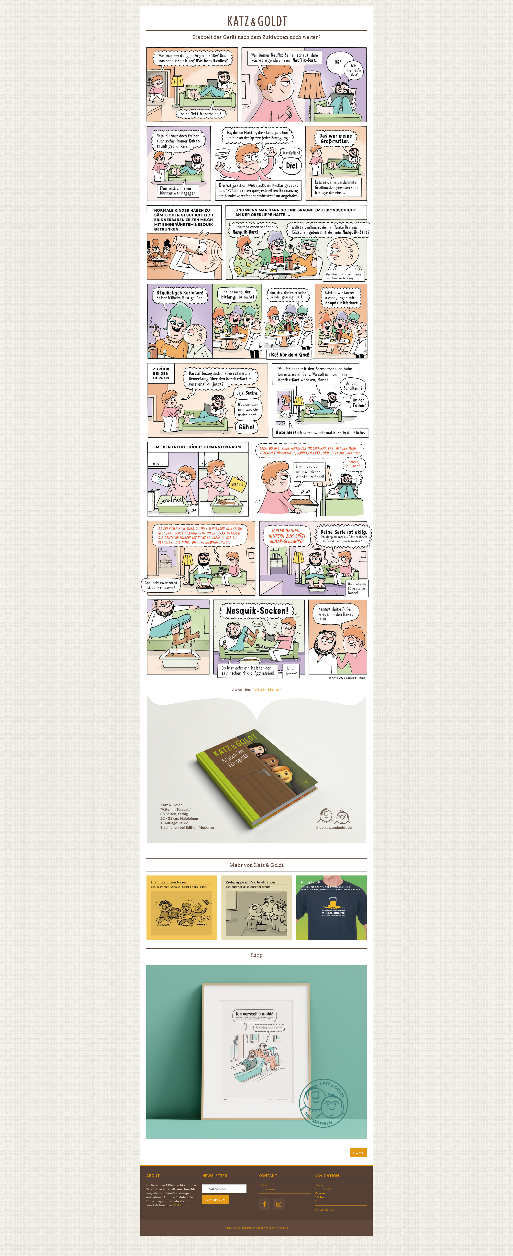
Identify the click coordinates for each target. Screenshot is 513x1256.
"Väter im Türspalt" (267, 689)
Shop (256, 955)
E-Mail (263, 1185)
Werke (320, 1193)
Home (319, 1185)
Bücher (320, 1197)
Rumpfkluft (323, 1189)
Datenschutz (324, 1209)
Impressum (267, 1189)
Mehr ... (178, 1205)
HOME (358, 1152)
